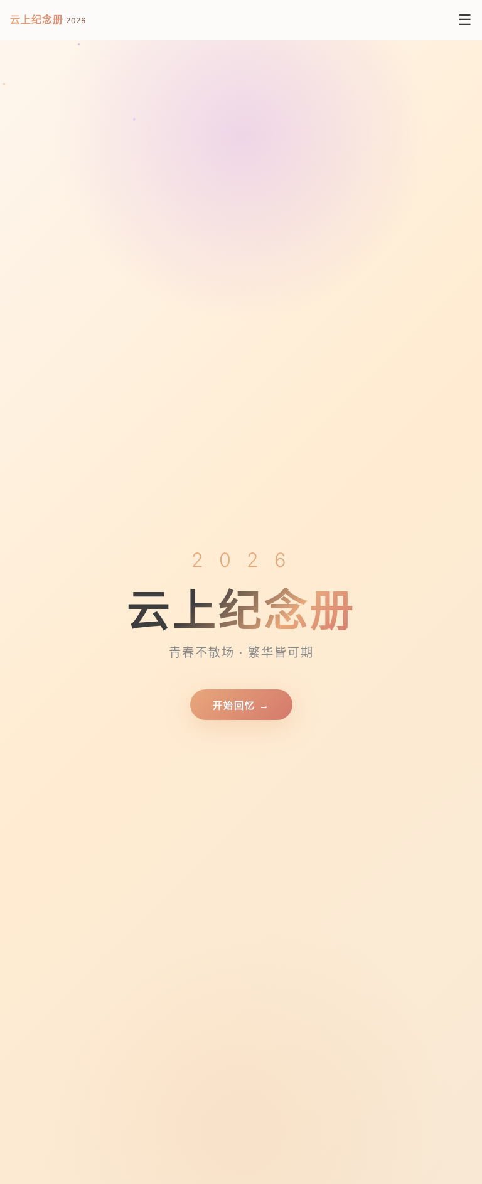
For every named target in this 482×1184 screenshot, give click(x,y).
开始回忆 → (241, 705)
